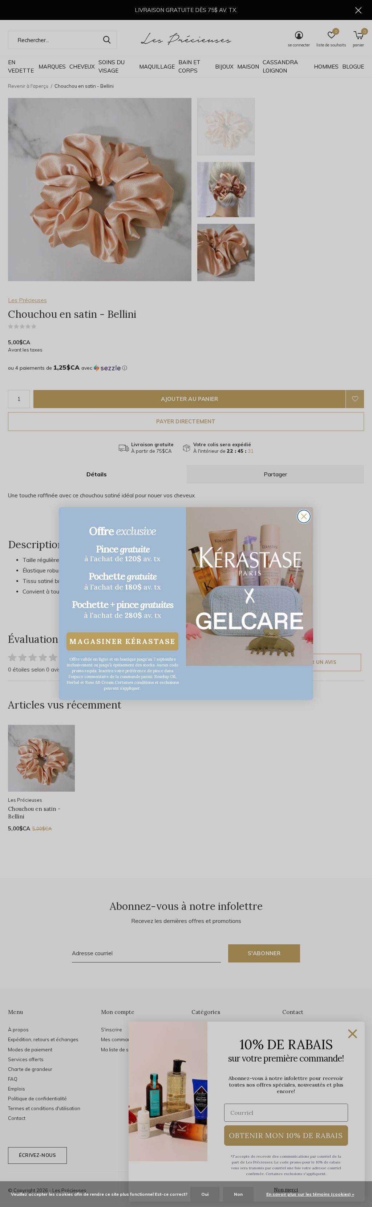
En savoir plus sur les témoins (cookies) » (310, 1194)
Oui (205, 1194)
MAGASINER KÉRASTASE (122, 641)
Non (238, 1194)
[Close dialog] (304, 516)
